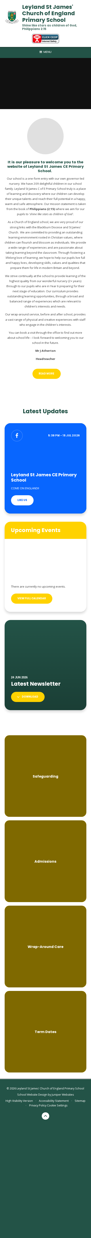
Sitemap (80, 1101)
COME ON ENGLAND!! (25, 488)
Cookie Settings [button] (57, 1105)
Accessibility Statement (54, 1101)
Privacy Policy (37, 1105)
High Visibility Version (19, 1101)
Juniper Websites (63, 1095)
